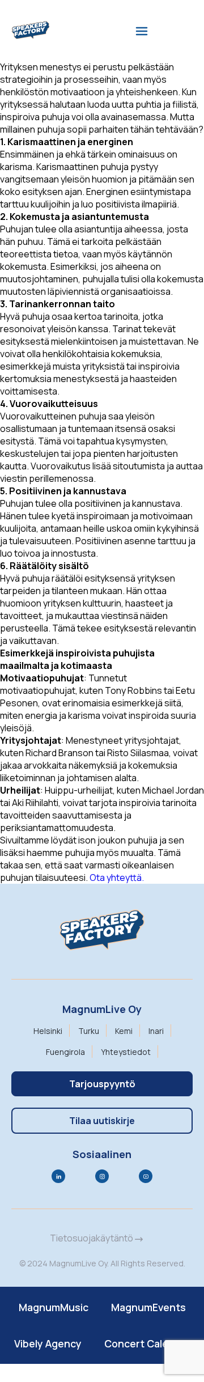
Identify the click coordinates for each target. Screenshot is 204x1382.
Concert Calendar (147, 1343)
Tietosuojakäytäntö (92, 1238)
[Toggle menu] (141, 31)
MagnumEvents (148, 1307)
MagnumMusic (53, 1307)
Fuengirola (65, 1051)
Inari (156, 1030)
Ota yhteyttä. (117, 877)
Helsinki (47, 1030)
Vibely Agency (48, 1343)
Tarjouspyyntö (102, 1084)
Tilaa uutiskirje (102, 1120)
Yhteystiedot (126, 1051)
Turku (88, 1030)
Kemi (124, 1030)
